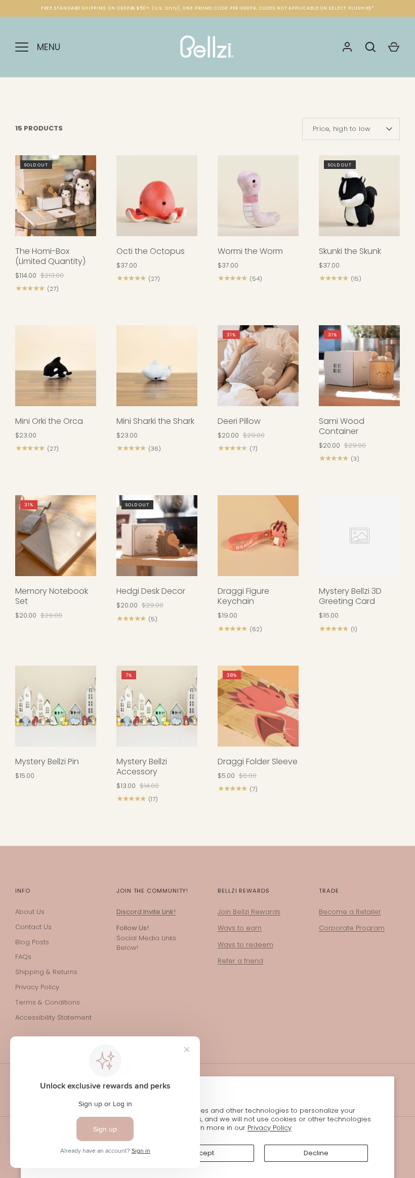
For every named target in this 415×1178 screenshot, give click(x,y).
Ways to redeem (245, 944)
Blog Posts (32, 942)
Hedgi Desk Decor (150, 591)
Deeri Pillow (239, 421)
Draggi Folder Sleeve (258, 761)
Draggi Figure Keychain (243, 596)
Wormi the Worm (250, 251)
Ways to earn (240, 928)
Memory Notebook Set (51, 596)
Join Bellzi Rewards (249, 912)
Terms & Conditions (47, 1002)
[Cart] (394, 47)
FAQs (23, 957)
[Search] (370, 47)
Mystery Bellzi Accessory (141, 766)
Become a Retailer (350, 912)
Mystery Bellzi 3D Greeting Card (350, 596)
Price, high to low (342, 129)
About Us (30, 912)
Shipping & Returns (46, 972)
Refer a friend (240, 961)
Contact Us (33, 927)
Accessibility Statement (53, 1017)
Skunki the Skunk (350, 251)
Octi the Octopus (150, 251)
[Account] (347, 47)
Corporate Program (352, 928)
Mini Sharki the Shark (155, 421)
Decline (316, 1153)
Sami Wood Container (341, 426)
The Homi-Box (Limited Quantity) (50, 256)
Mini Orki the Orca (49, 421)
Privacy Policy (269, 1127)
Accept (202, 1153)
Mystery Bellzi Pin (47, 761)
